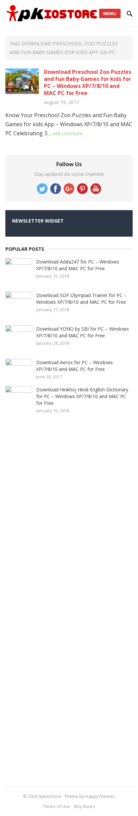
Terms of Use (56, 806)
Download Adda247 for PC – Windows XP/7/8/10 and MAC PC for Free (77, 265)
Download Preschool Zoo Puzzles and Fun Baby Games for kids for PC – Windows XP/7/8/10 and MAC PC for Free (87, 82)
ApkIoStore (50, 796)
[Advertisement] (55, 598)
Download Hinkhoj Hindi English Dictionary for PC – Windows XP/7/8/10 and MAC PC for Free (82, 396)
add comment (67, 133)
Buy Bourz (84, 806)
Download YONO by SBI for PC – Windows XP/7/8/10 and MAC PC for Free (82, 332)
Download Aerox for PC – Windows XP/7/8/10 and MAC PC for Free (74, 365)
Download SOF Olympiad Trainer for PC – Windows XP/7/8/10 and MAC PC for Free (81, 298)
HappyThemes (100, 796)
